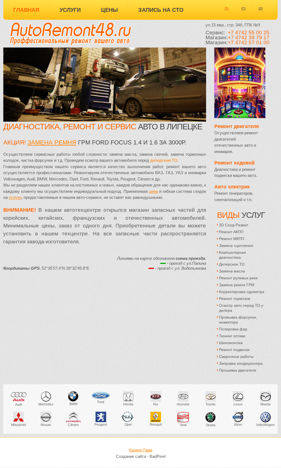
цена (153, 191)
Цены (109, 10)
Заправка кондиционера (241, 363)
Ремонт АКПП (231, 232)
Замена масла (232, 271)
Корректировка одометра (241, 291)
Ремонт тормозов (234, 298)
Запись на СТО (161, 10)
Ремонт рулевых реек (238, 278)
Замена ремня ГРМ (236, 285)
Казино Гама (140, 450)
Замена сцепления (236, 245)
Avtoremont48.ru (70, 33)
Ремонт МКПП (231, 238)
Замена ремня (51, 142)
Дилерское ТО (232, 264)
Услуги (70, 10)
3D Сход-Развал (233, 225)
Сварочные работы (236, 356)
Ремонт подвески (234, 349)
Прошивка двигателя (237, 370)
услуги (15, 197)
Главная (26, 10)
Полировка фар (233, 329)
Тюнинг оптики (232, 336)
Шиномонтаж (231, 343)
